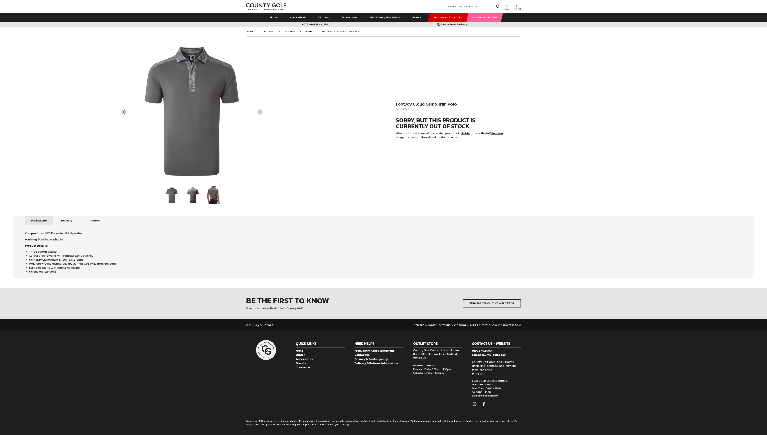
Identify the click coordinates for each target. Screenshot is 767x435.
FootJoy (497, 133)
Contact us (362, 354)
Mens (299, 350)
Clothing (323, 17)
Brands (417, 17)
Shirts (308, 31)
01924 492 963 (482, 350)
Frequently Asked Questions (374, 350)
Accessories (349, 17)
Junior (300, 354)
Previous (124, 112)
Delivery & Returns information (376, 363)
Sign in (506, 9)
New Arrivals (298, 17)
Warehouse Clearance (448, 17)
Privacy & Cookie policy (371, 359)
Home (274, 17)
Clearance (303, 367)
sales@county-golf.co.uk (489, 354)
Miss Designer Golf (484, 17)
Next (260, 112)
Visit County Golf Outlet (384, 17)
